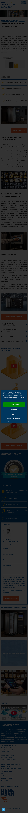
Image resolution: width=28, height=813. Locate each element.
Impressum (9, 421)
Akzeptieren (14, 404)
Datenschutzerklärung (16, 421)
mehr (14, 414)
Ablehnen (14, 409)
